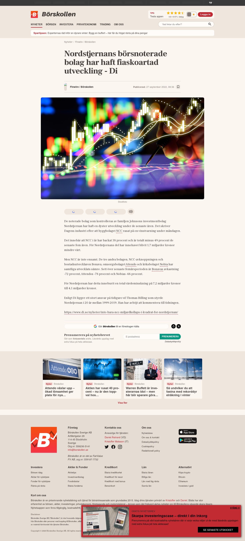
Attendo (131, 264)
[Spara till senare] (178, 87)
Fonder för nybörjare (40, 481)
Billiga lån (146, 476)
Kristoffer (170, 500)
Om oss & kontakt (150, 437)
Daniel (183, 500)
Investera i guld (185, 485)
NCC (119, 231)
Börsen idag (36, 472)
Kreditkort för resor (114, 476)
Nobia (164, 264)
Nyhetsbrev (147, 433)
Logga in (205, 14)
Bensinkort (110, 485)
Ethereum (183, 481)
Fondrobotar (73, 481)
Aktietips (72, 472)
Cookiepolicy (148, 446)
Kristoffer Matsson (114, 441)
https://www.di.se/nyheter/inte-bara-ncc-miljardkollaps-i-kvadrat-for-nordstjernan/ (121, 312)
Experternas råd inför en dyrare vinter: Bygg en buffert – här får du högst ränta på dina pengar (91, 33)
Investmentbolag (76, 476)
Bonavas (157, 269)
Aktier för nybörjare (40, 476)
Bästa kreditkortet (113, 472)
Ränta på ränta (38, 485)
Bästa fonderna (75, 485)
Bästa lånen (147, 472)
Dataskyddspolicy (173, 341)
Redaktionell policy (151, 450)
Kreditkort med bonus (115, 481)
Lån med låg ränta (150, 481)
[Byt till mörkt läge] (191, 14)
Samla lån (146, 485)
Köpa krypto (184, 472)
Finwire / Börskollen (81, 87)
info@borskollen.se (78, 449)
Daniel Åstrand (112, 437)
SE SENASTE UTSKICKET (218, 530)
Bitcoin (181, 476)
